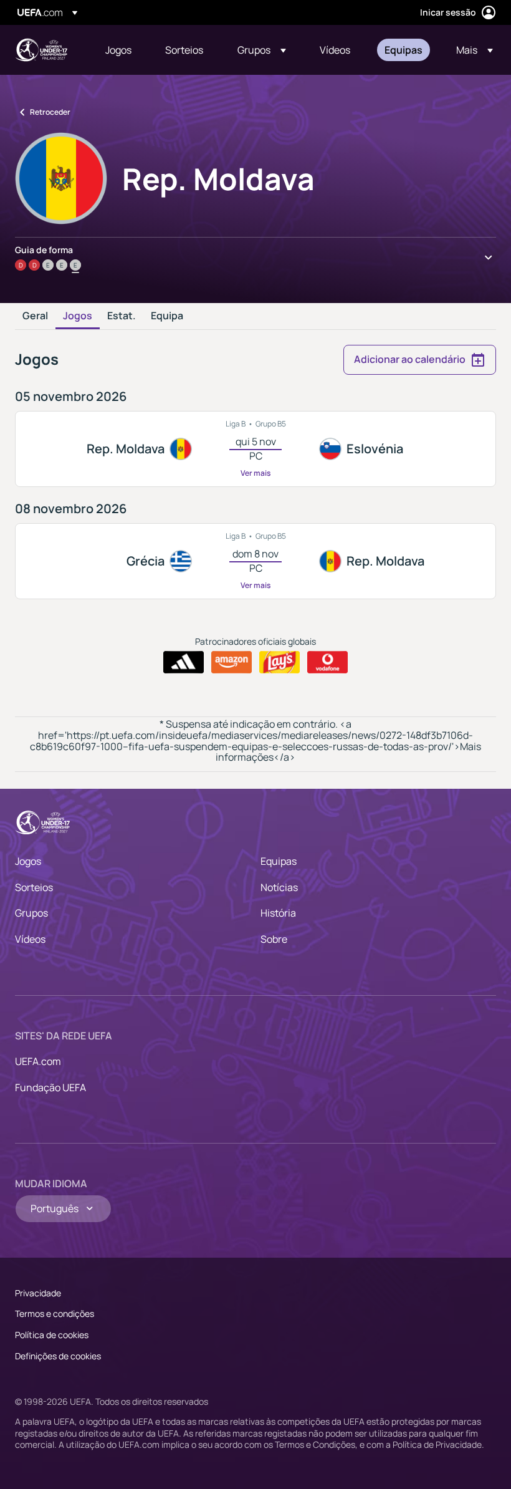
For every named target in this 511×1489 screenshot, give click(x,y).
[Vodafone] (327, 662)
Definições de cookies (58, 1356)
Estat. (121, 316)
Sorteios (34, 887)
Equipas (278, 861)
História (278, 913)
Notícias (279, 887)
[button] (261, 50)
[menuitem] (119, 50)
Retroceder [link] (50, 112)
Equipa (167, 316)
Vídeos (30, 939)
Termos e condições (54, 1313)
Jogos (77, 316)
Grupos (31, 913)
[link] (118, 50)
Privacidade (38, 1293)
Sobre (273, 939)
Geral (35, 316)
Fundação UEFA (50, 1087)
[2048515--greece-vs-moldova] (255, 561)
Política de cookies (51, 1335)
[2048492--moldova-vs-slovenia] (255, 449)
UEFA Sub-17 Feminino (41, 50)
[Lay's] (279, 662)
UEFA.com (38, 1061)
